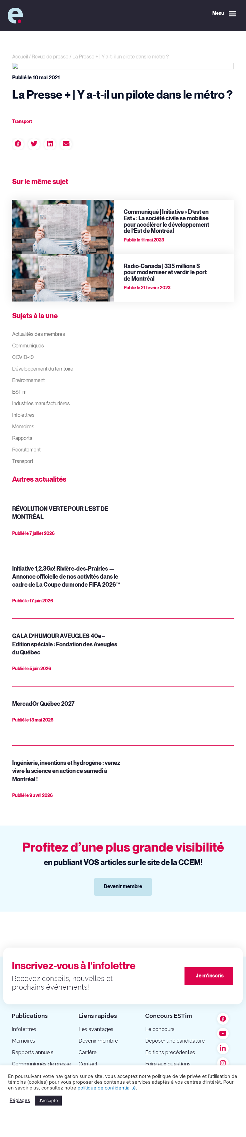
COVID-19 (23, 357)
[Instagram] (223, 1063)
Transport (22, 461)
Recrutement (26, 450)
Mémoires (23, 427)
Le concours (160, 1029)
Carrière (87, 1052)
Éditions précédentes (170, 1052)
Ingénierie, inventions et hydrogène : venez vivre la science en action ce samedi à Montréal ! (66, 771)
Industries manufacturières (41, 404)
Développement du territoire (42, 369)
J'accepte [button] (48, 1100)
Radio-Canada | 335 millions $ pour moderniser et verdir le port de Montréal (165, 272)
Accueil (20, 57)
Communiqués (28, 346)
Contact (88, 1064)
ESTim (19, 392)
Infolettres (23, 415)
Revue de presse (50, 57)
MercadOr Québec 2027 (43, 704)
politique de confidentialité (107, 1088)
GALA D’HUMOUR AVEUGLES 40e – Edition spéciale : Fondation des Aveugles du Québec (64, 644)
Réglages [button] (20, 1100)
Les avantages (95, 1029)
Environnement (28, 380)
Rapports (22, 438)
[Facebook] (223, 1019)
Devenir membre (98, 1041)
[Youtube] (223, 1033)
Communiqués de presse (41, 1064)
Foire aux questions (168, 1064)
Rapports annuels (32, 1052)
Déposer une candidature (175, 1041)
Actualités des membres (38, 334)
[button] (224, 14)
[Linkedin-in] (223, 1048)
